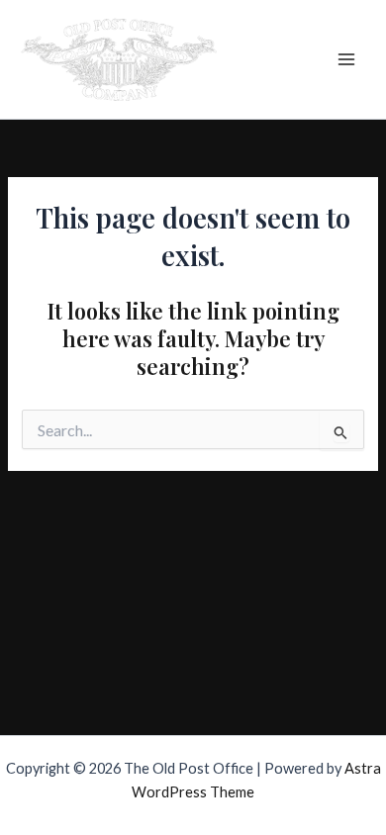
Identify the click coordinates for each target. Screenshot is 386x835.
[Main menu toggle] (346, 59)
